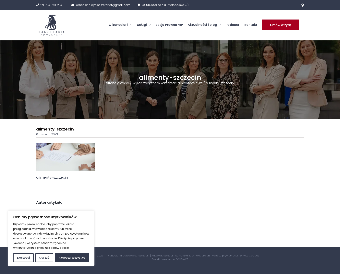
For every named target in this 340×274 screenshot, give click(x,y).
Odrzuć (44, 258)
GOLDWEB (182, 259)
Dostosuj (23, 258)
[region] (51, 238)
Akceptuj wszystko (72, 258)
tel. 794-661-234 (51, 5)
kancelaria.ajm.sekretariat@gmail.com (103, 5)
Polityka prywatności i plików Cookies (235, 255)
